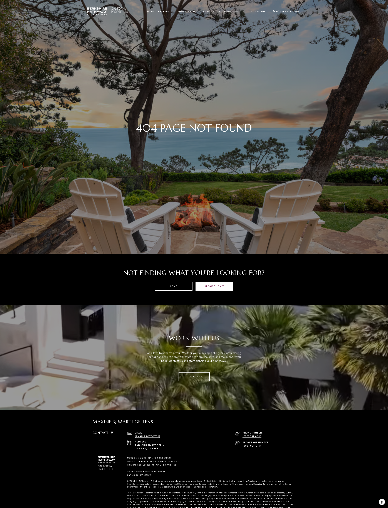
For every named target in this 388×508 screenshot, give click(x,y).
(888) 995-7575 (252, 445)
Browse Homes (214, 286)
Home (173, 286)
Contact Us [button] (194, 376)
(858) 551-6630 (251, 436)
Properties (166, 11)
